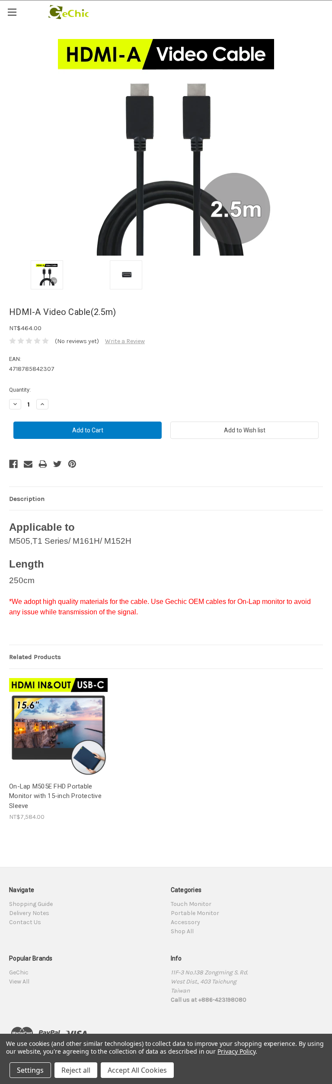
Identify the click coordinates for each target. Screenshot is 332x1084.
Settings (30, 1070)
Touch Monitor (191, 904)
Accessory (185, 922)
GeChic (19, 972)
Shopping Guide (31, 904)
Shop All (182, 931)
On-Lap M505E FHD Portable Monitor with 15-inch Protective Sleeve (55, 796)
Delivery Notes (29, 913)
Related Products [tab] (35, 657)
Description (27, 499)
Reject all (75, 1070)
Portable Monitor (195, 913)
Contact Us (25, 922)
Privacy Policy (236, 1051)
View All (19, 981)
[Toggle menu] (12, 12)
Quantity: (20, 389)
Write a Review (125, 341)
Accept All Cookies (137, 1070)
